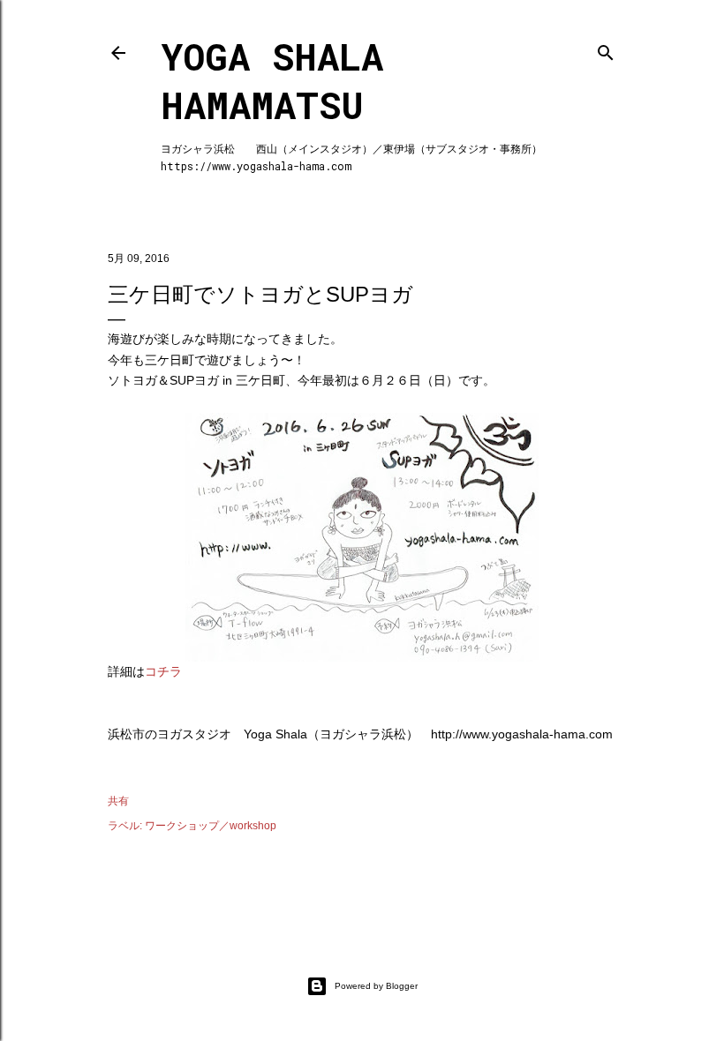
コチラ (163, 671)
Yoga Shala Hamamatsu (272, 80)
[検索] (605, 49)
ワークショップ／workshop (210, 826)
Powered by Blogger (376, 986)
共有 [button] (118, 801)
